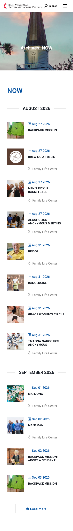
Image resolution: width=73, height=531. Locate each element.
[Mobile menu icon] (65, 6)
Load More (38, 509)
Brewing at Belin (41, 157)
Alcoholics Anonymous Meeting (44, 221)
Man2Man (35, 425)
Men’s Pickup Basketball (38, 190)
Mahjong (35, 394)
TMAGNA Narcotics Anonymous (43, 342)
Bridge (33, 251)
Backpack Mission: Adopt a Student (43, 458)
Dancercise (37, 283)
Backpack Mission (42, 130)
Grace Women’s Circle (46, 314)
